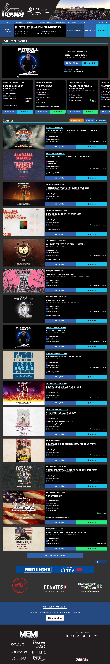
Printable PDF (102, 562)
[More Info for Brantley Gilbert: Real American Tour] (82, 97)
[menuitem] (8, 22)
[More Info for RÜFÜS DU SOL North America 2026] (17, 97)
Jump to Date (76, 120)
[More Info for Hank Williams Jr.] (55, 309)
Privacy (76, 632)
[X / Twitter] (78, 635)
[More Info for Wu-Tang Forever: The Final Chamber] (55, 252)
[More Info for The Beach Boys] (50, 97)
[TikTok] (84, 635)
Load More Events (56, 555)
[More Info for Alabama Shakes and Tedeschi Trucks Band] (55, 165)
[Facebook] (67, 635)
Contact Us (85, 632)
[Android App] (95, 635)
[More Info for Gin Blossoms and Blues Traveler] (55, 365)
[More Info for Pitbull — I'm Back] (55, 62)
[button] (28, 31)
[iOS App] (90, 635)
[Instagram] (73, 635)
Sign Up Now (56, 617)
